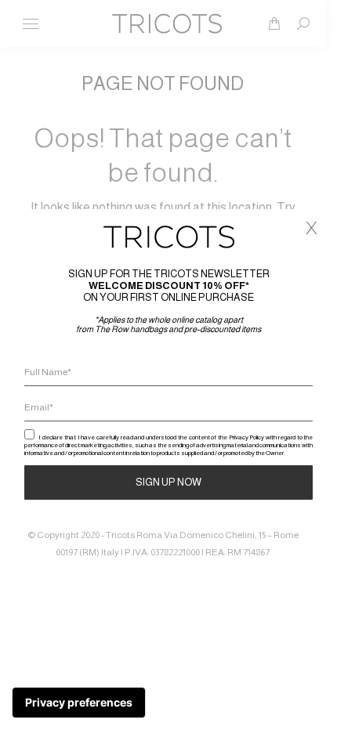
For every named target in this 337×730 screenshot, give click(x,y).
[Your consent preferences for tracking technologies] (79, 702)
